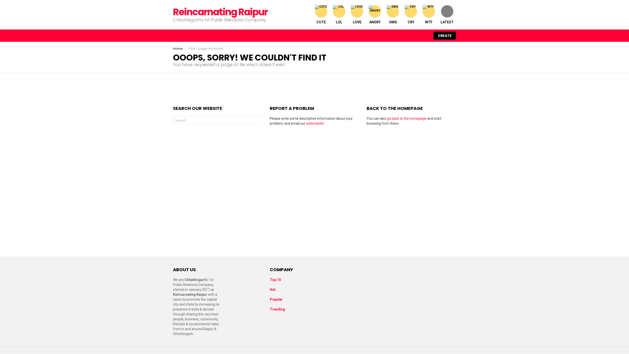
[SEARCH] (414, 36)
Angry (375, 22)
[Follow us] (404, 36)
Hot (273, 290)
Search (257, 121)
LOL (339, 22)
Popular (276, 299)
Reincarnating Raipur (220, 12)
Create (445, 35)
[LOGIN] (425, 36)
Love (357, 22)
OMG (393, 22)
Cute (321, 22)
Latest (447, 22)
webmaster (315, 123)
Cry (411, 22)
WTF (428, 22)
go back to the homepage (407, 118)
